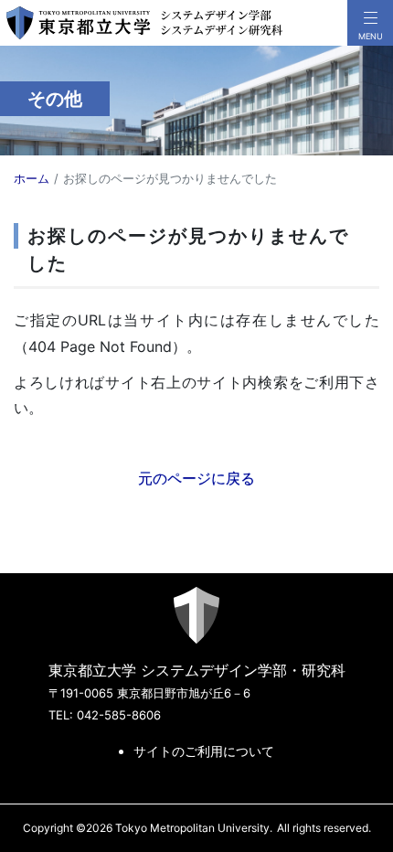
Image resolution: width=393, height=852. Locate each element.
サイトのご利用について (203, 751)
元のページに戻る (196, 478)
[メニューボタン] (370, 23)
